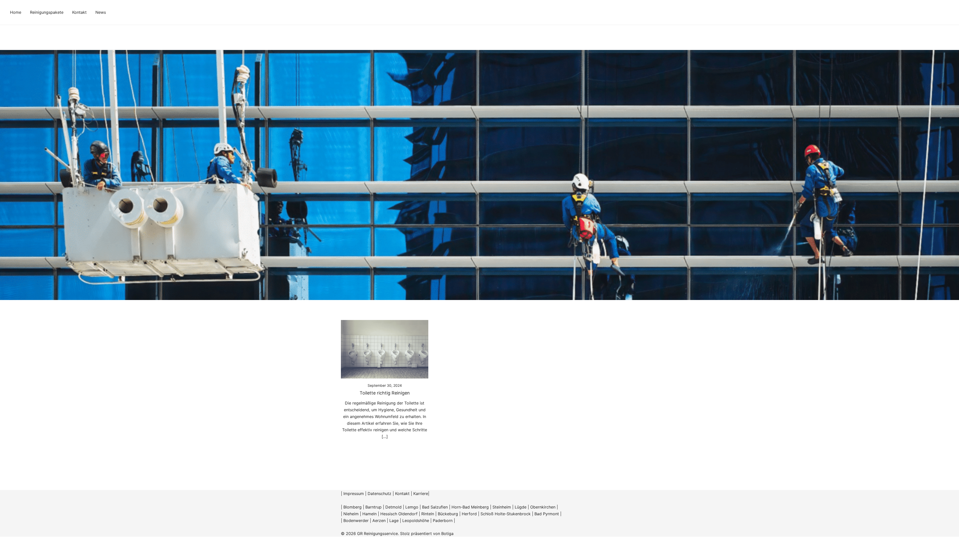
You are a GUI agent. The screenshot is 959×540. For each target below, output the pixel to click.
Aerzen (379, 520)
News (100, 12)
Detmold (393, 507)
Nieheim (351, 513)
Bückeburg (448, 513)
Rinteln (427, 513)
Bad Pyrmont (546, 513)
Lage (394, 520)
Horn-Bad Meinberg (470, 507)
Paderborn (443, 520)
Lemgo (411, 507)
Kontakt (79, 12)
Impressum (353, 493)
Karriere (420, 493)
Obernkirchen (542, 507)
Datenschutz (379, 493)
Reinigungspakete (46, 12)
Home (15, 12)
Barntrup (373, 507)
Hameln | (371, 513)
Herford (470, 513)
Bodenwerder (356, 520)
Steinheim (501, 507)
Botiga (447, 533)
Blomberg (352, 507)
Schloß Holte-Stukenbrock (505, 513)
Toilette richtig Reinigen (385, 393)
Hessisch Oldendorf (399, 513)
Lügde (520, 507)
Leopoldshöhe (415, 520)
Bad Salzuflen (435, 507)
